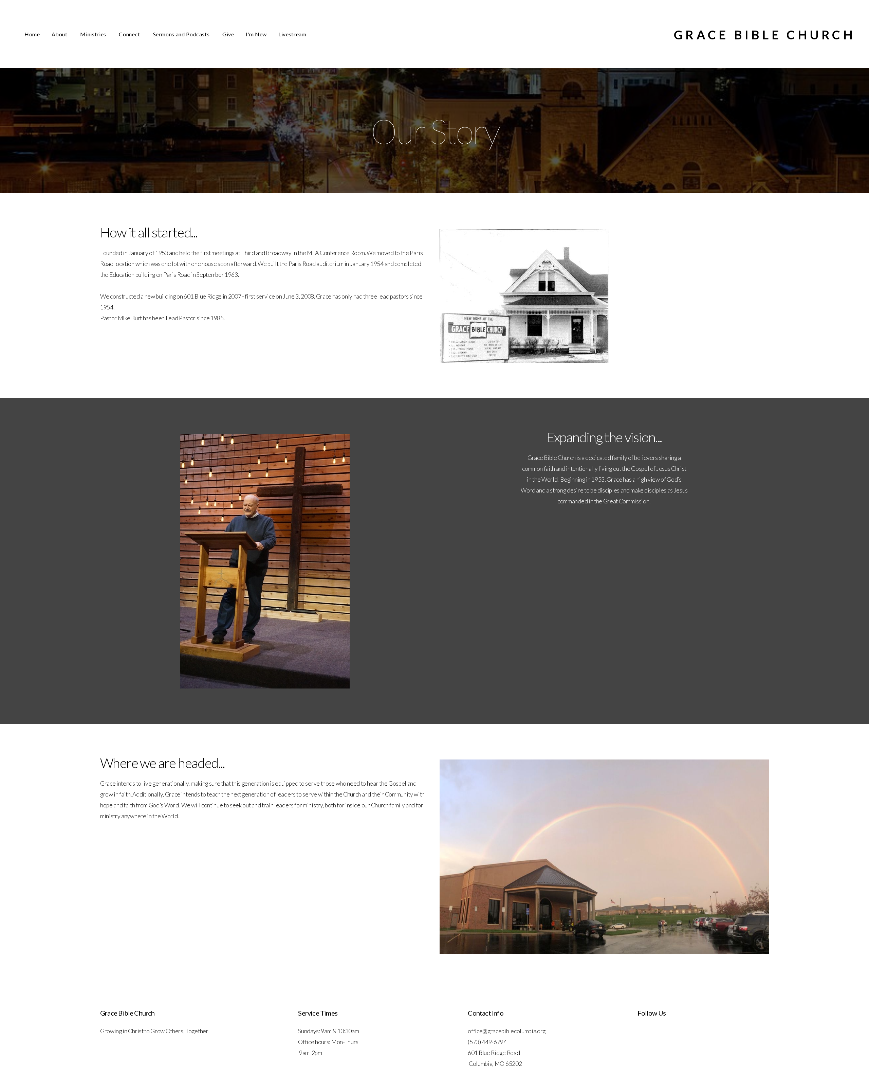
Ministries (93, 34)
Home (32, 34)
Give (228, 34)
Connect (130, 34)
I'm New (256, 34)
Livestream (292, 34)
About (60, 34)
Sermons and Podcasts (182, 34)
